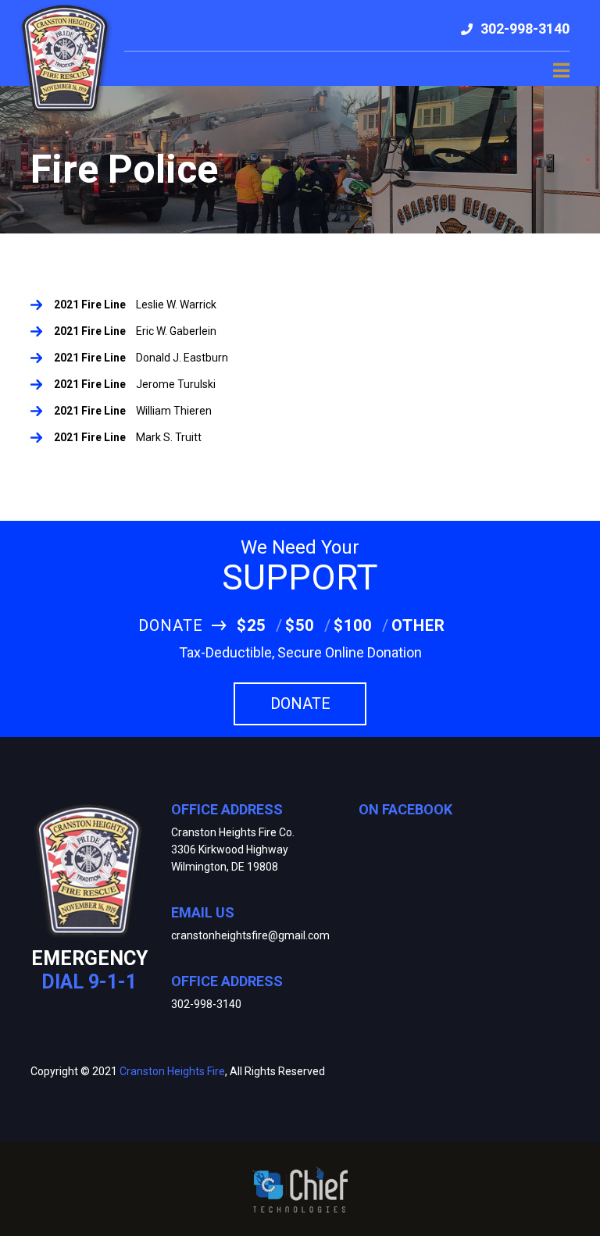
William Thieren (174, 410)
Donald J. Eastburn (182, 357)
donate (300, 703)
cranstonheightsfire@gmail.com (250, 935)
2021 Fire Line (90, 304)
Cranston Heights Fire (172, 1071)
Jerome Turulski (176, 384)
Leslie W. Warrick (176, 304)
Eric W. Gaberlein (176, 331)
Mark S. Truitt (169, 437)
